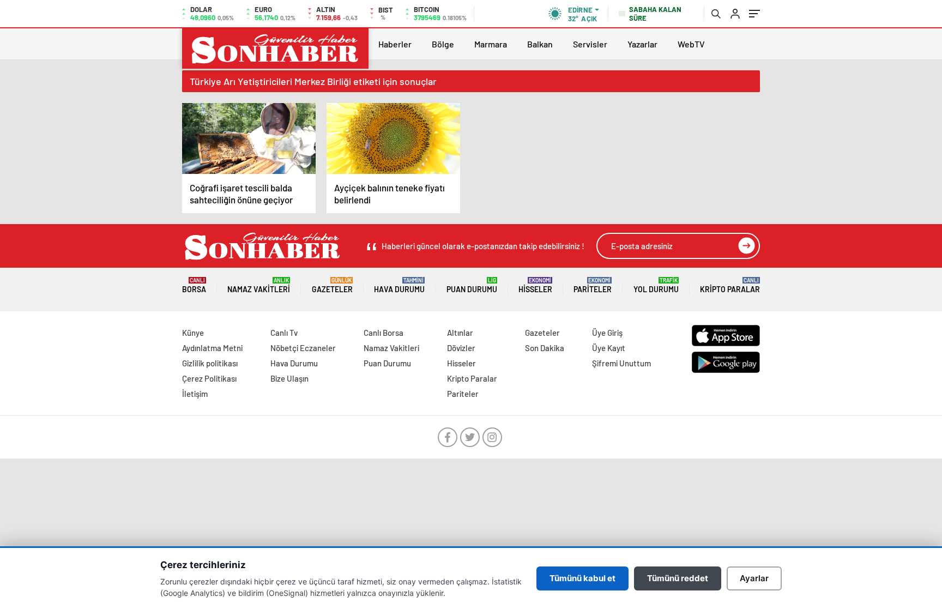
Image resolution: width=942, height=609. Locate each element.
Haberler (395, 44)
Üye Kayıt (608, 348)
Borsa (194, 285)
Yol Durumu (656, 285)
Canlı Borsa (383, 332)
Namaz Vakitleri (258, 285)
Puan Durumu (471, 285)
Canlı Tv (284, 332)
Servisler (590, 44)
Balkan (540, 44)
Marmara (490, 44)
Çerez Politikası (209, 378)
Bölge (443, 44)
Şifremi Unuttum (621, 363)
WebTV (691, 44)
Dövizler (461, 348)
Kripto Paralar (730, 285)
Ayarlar (754, 578)
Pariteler (592, 285)
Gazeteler (332, 285)
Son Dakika (544, 348)
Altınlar (460, 332)
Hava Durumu (399, 285)
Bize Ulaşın (289, 378)
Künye (193, 332)
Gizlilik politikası (210, 363)
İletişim (195, 394)
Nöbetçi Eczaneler (303, 348)
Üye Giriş (607, 332)
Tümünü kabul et (582, 578)
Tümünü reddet (677, 578)
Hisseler (535, 285)
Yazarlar (642, 44)
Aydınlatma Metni (212, 348)
